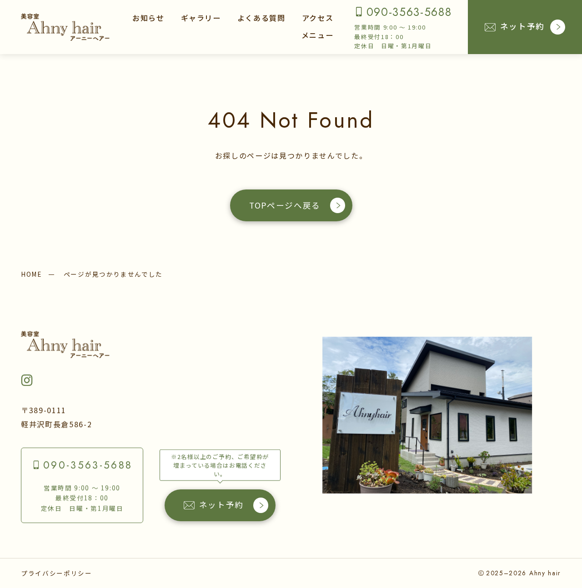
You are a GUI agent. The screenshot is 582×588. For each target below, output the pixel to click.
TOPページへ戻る (285, 205)
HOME (31, 274)
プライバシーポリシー (56, 573)
